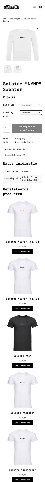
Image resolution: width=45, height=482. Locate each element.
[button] (38, 29)
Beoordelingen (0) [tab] (15, 155)
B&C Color (8, 105)
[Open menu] (34, 7)
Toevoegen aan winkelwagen (27, 128)
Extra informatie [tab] (15, 149)
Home (4, 19)
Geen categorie (15, 19)
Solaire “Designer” (22, 469)
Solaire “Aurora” (22, 412)
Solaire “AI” (23, 355)
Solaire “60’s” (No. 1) (22, 241)
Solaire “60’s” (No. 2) (22, 298)
